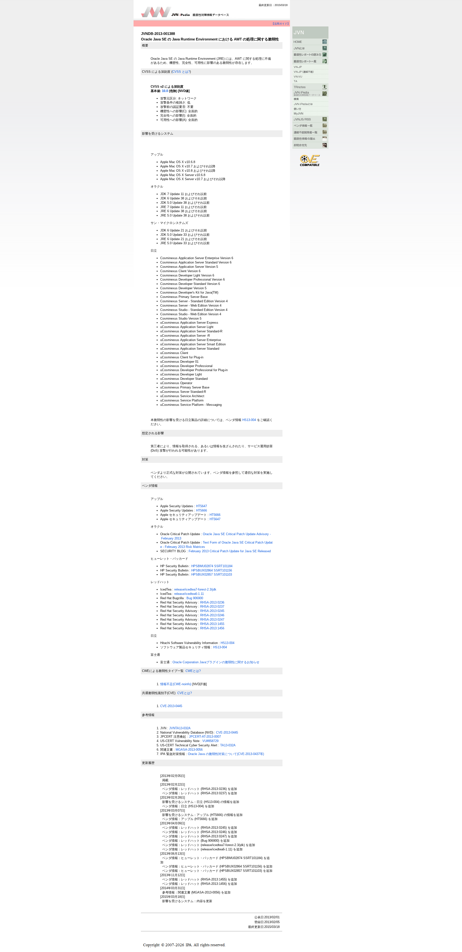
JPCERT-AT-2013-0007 (205, 736)
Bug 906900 (194, 598)
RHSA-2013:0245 (212, 611)
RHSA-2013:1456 (212, 628)
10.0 (165, 91)
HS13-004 (249, 420)
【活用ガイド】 (280, 23)
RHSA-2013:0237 (212, 606)
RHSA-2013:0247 (212, 619)
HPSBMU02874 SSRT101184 (211, 566)
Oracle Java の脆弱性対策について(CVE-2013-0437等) (226, 754)
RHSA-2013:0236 (212, 602)
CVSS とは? (181, 71)
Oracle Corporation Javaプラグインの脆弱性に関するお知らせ (216, 662)
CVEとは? (184, 693)
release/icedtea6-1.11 (189, 594)
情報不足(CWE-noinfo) (175, 684)
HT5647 (201, 506)
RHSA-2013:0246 (212, 615)
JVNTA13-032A (180, 728)
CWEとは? (193, 671)
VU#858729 (210, 741)
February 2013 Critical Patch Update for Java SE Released (230, 551)
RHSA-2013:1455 (212, 624)
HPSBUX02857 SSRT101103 (211, 574)
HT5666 (201, 510)
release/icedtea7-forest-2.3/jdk (195, 589)
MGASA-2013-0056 (189, 749)
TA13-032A (228, 745)
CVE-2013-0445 (171, 706)
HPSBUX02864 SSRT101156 (211, 570)
